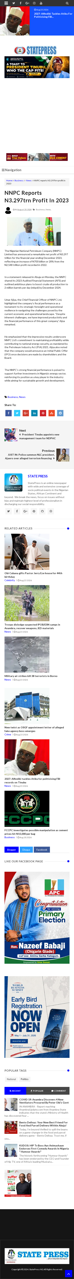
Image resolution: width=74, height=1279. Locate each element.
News (29, 180)
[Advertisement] (37, 116)
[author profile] (8, 213)
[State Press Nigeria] (37, 48)
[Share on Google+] (26, 413)
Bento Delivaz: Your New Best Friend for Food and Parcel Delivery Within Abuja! (43, 1124)
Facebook (41, 849)
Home (9, 180)
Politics (24, 1079)
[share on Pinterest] (43, 413)
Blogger (11, 849)
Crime (7, 734)
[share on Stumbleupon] (51, 413)
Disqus (26, 849)
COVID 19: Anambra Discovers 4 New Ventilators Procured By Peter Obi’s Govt (44, 1101)
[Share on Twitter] (17, 413)
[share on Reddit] (60, 413)
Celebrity (9, 580)
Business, (40, 209)
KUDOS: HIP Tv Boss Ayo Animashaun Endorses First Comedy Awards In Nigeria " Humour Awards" (44, 1148)
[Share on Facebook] (8, 413)
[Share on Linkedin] (34, 413)
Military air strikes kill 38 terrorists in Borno (30, 675)
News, (48, 209)
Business (19, 180)
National (11, 1079)
